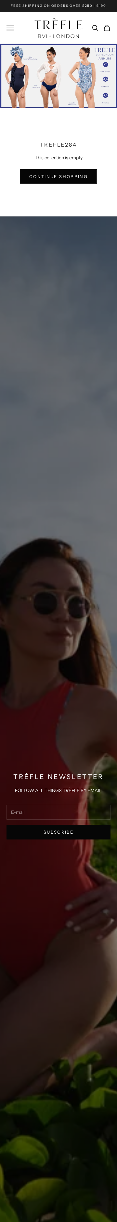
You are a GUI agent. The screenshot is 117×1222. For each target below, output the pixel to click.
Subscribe (58, 832)
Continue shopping (58, 176)
